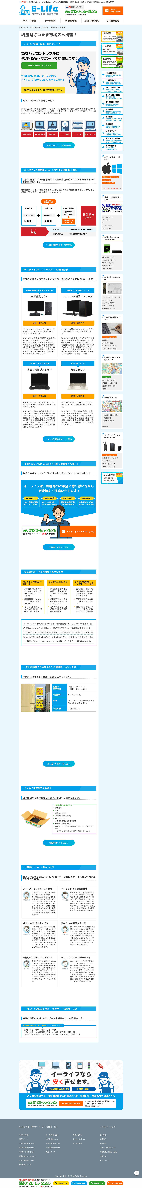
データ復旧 (50, 20)
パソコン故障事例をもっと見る (58, 439)
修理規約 (103, 1139)
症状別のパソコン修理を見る (58, 145)
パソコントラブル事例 (26, 1152)
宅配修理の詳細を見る (58, 842)
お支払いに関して (79, 1139)
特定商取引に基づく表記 (108, 1152)
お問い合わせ (77, 1135)
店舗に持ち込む (91, 20)
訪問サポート (23, 1139)
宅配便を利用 (112, 20)
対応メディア (50, 1152)
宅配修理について (25, 1164)
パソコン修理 (29, 20)
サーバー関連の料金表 (26, 1147)
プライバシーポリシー (107, 1147)
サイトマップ (104, 1160)
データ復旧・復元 (52, 1135)
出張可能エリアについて (27, 1156)
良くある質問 (77, 1143)
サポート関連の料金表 (26, 1143)
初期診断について (52, 1139)
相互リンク (104, 1156)
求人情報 (103, 1135)
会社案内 (103, 1143)
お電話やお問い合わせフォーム (35, 1025)
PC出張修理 (71, 20)
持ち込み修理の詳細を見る (58, 763)
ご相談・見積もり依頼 (58, 547)
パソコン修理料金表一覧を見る (58, 245)
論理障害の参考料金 (53, 1143)
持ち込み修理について (26, 1160)
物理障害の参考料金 (53, 1147)
